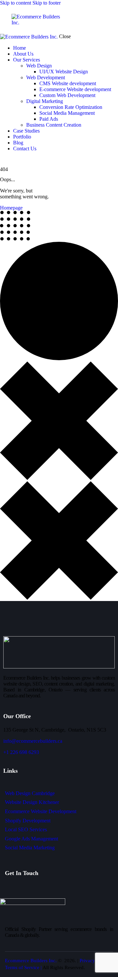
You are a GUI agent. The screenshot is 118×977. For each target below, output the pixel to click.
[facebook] (8, 890)
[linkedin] (10, 160)
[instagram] (18, 160)
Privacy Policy (94, 960)
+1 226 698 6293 (21, 752)
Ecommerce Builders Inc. (31, 960)
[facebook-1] (3, 160)
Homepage (11, 208)
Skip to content (15, 3)
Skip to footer (46, 3)
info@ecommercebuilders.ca (32, 741)
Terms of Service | (24, 967)
